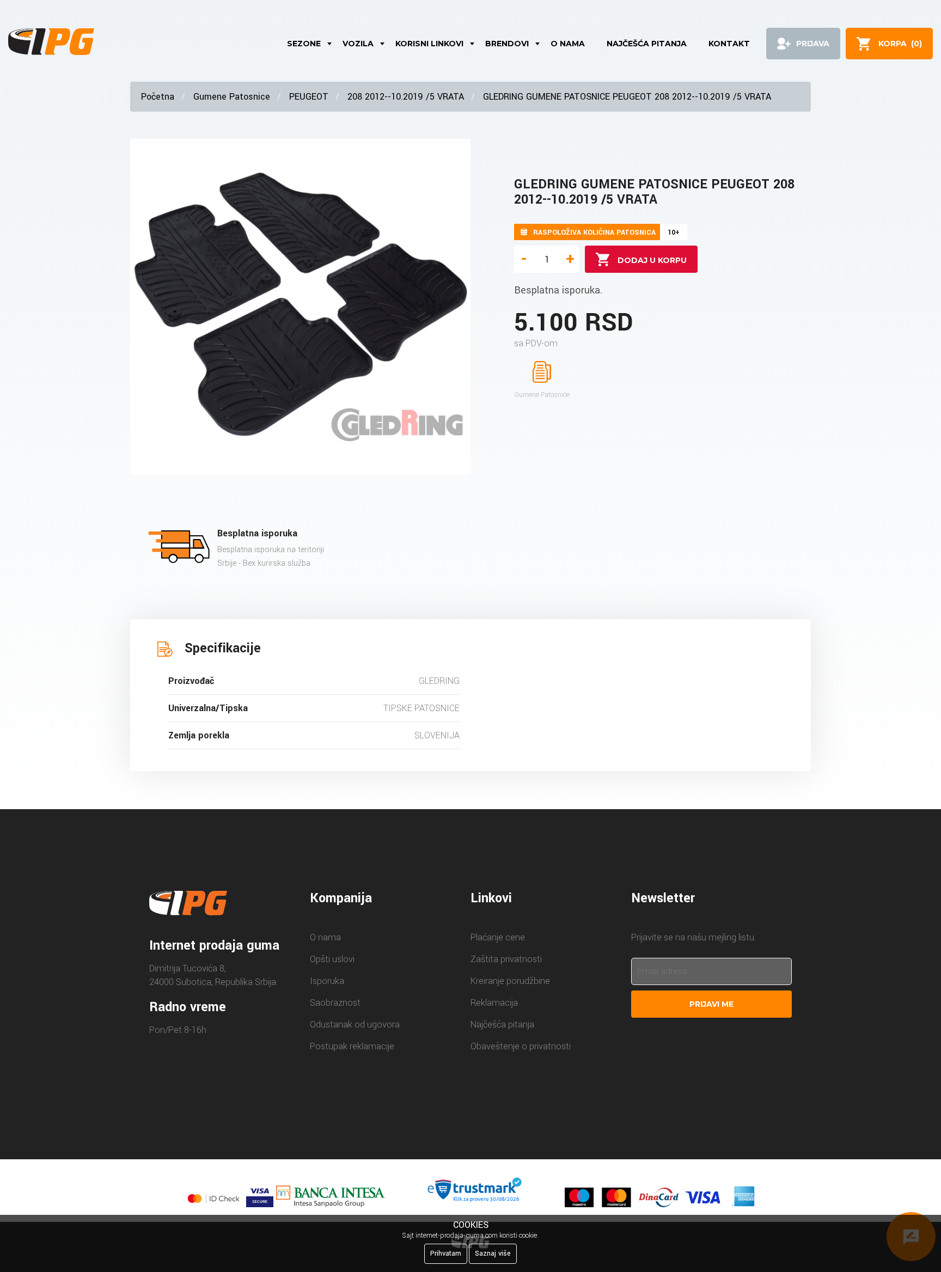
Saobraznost (335, 1002)
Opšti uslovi (332, 959)
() (900, 43)
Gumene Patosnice (231, 96)
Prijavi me (711, 1004)
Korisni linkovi (429, 43)
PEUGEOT (308, 96)
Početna (157, 96)
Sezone (304, 43)
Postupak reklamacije (352, 1046)
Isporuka (327, 981)
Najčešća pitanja (647, 43)
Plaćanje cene (498, 937)
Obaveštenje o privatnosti (521, 1046)
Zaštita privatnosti (506, 959)
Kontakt (729, 43)
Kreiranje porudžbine (510, 981)
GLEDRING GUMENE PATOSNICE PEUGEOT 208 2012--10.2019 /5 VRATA (627, 96)
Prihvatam (445, 1253)
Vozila (358, 43)
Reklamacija (494, 1002)
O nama (568, 43)
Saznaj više (493, 1253)
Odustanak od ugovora (355, 1024)
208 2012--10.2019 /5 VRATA (405, 96)
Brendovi (507, 43)
